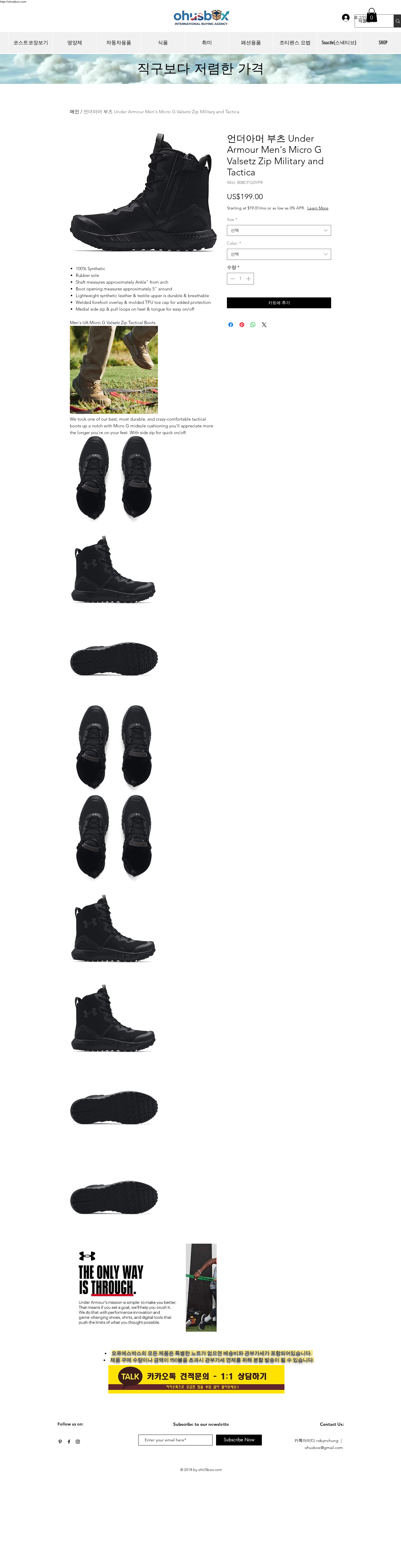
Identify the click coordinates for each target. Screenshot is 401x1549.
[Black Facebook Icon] (69, 1441)
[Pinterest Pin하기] (241, 324)
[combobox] (279, 230)
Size (232, 219)
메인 (74, 111)
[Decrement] (232, 278)
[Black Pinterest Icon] (60, 1441)
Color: (234, 243)
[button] (372, 15)
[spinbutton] (240, 278)
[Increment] (249, 278)
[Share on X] (264, 324)
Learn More (317, 208)
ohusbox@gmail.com (324, 1447)
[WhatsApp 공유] (253, 324)
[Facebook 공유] (230, 324)
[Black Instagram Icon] (77, 1441)
